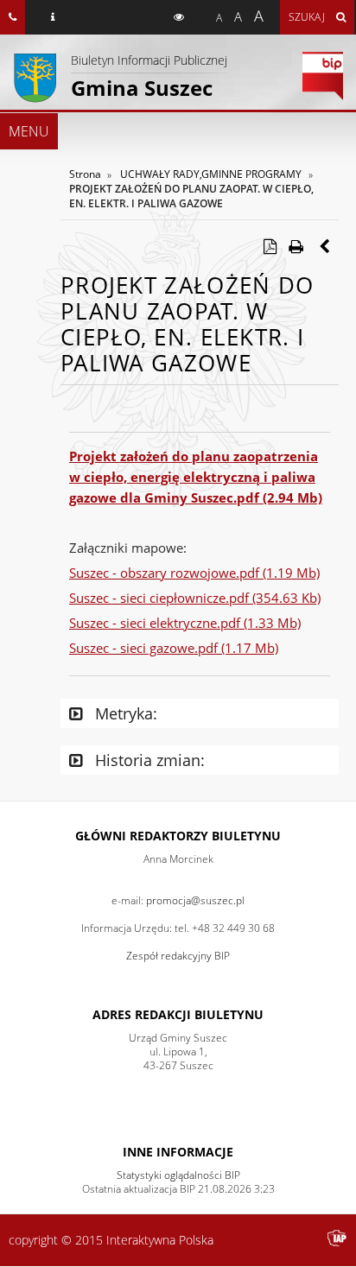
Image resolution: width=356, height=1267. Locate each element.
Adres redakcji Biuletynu (178, 1014)
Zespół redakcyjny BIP (178, 955)
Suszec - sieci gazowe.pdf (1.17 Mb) (173, 647)
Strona (85, 174)
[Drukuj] (295, 246)
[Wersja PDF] (270, 246)
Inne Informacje (178, 1151)
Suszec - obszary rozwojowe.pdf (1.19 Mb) (194, 572)
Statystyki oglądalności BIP (178, 1175)
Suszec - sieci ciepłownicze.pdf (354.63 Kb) (195, 597)
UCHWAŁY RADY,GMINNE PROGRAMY (211, 174)
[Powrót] (326, 246)
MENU (29, 131)
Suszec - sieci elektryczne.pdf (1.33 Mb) (185, 622)
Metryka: (124, 713)
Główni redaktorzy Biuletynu (178, 835)
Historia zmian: (148, 760)
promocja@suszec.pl (195, 900)
